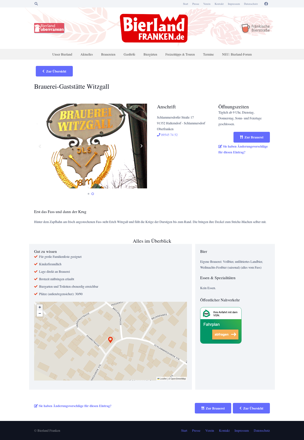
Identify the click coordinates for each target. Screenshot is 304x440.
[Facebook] (266, 3)
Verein (207, 4)
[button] (36, 3)
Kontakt (219, 4)
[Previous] (40, 146)
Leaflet (163, 378)
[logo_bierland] (50, 28)
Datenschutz (251, 4)
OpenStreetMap (178, 378)
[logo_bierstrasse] (255, 28)
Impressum (234, 4)
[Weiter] (141, 146)
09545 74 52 (169, 134)
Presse (195, 4)
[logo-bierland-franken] (154, 28)
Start (185, 4)
